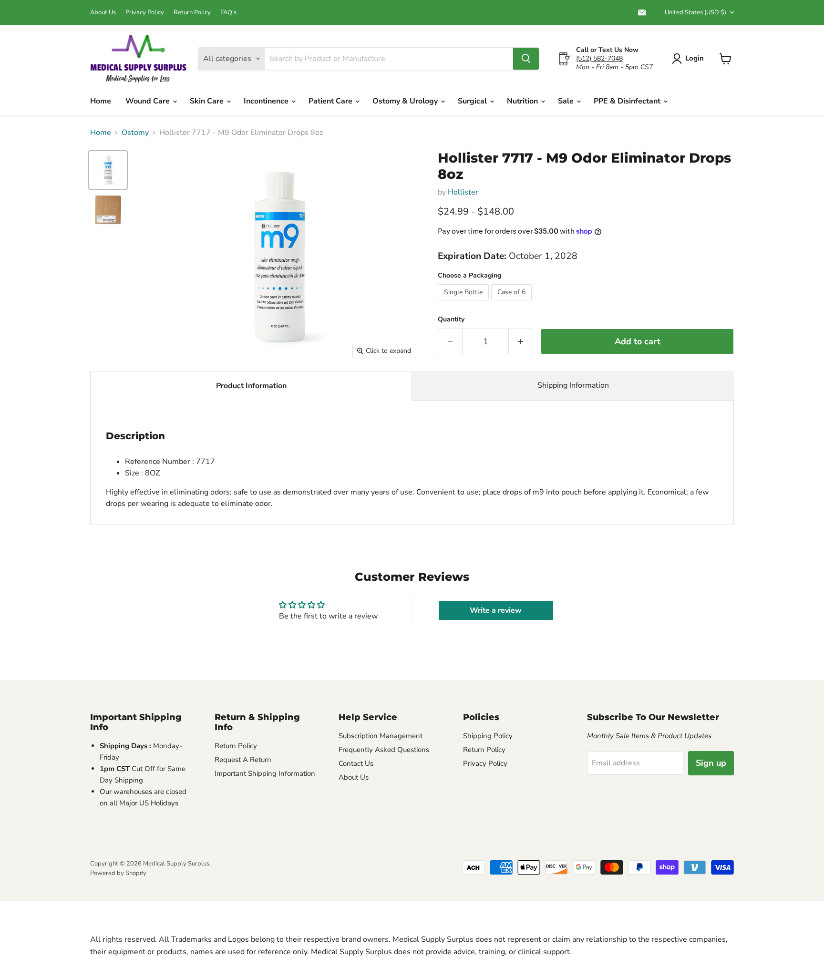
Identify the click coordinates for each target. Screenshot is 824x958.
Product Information (251, 386)
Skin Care (208, 101)
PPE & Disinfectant (628, 101)
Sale (567, 101)
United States (695, 12)
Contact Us (356, 763)
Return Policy (192, 12)
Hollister (463, 192)
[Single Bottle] (464, 303)
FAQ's (228, 12)
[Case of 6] (512, 303)
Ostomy (135, 132)
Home (100, 101)
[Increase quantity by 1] (521, 342)
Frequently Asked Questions (384, 749)
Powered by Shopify (118, 873)
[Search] (526, 59)
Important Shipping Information (265, 773)
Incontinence (267, 101)
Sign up (711, 763)
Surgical (473, 101)
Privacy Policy (144, 12)
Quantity (451, 319)
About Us (103, 12)
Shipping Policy (488, 736)
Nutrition (523, 101)
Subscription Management (380, 736)
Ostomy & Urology (406, 101)
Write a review (496, 610)
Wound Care (148, 101)
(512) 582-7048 (599, 58)
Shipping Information (573, 385)
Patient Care (331, 101)
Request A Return (243, 759)
